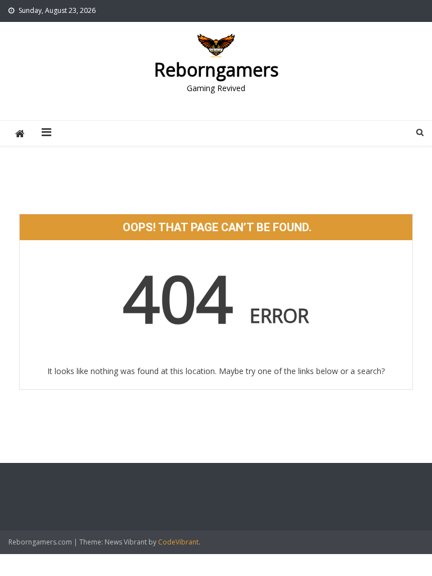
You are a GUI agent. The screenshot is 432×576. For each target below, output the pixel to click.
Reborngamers (216, 69)
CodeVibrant (178, 542)
